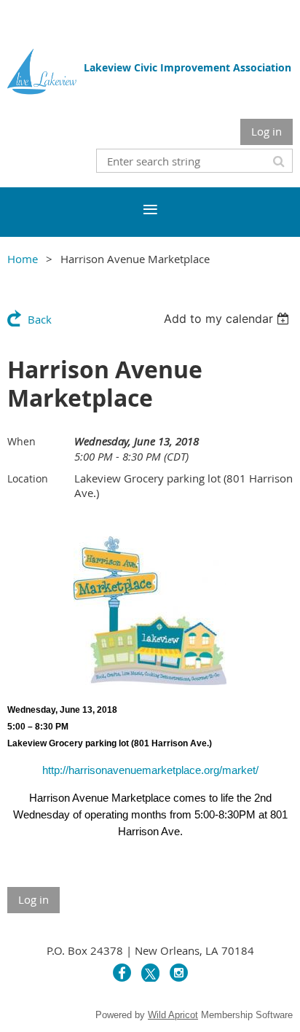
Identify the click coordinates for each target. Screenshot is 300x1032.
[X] (150, 972)
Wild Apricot (173, 1014)
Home (22, 258)
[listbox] (228, 318)
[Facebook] (122, 972)
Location (27, 478)
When (21, 441)
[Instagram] (179, 972)
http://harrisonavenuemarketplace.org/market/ (150, 770)
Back (40, 319)
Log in (266, 131)
